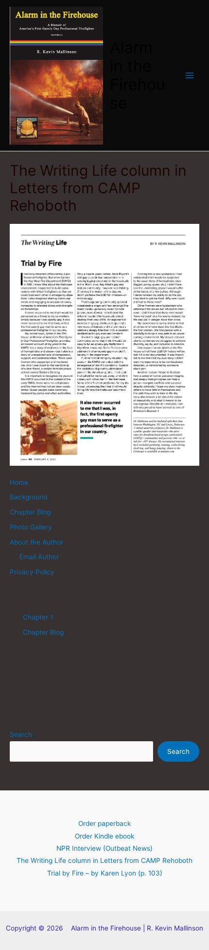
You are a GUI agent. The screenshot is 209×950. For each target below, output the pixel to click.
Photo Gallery (31, 527)
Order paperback (104, 823)
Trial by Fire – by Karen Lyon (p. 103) (104, 873)
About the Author (36, 542)
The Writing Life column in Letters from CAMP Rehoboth (104, 860)
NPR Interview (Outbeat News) (104, 848)
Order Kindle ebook (104, 836)
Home (19, 482)
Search (21, 734)
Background (28, 497)
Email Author (39, 557)
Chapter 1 (38, 617)
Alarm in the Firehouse (137, 75)
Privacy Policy (32, 572)
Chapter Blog (30, 512)
